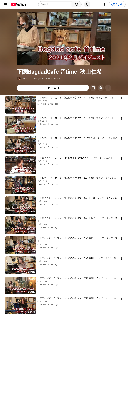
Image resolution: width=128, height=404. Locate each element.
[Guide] (5, 4)
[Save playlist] (93, 88)
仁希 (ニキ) (42, 101)
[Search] (77, 4)
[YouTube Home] (18, 4)
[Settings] (104, 4)
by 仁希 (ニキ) (28, 78)
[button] (64, 38)
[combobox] (56, 4)
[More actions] (108, 88)
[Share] (101, 88)
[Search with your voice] (87, 4)
